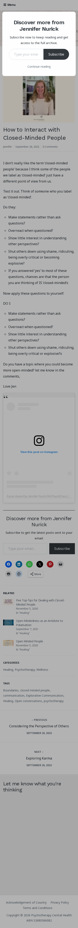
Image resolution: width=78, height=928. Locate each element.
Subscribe (56, 54)
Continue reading (39, 66)
